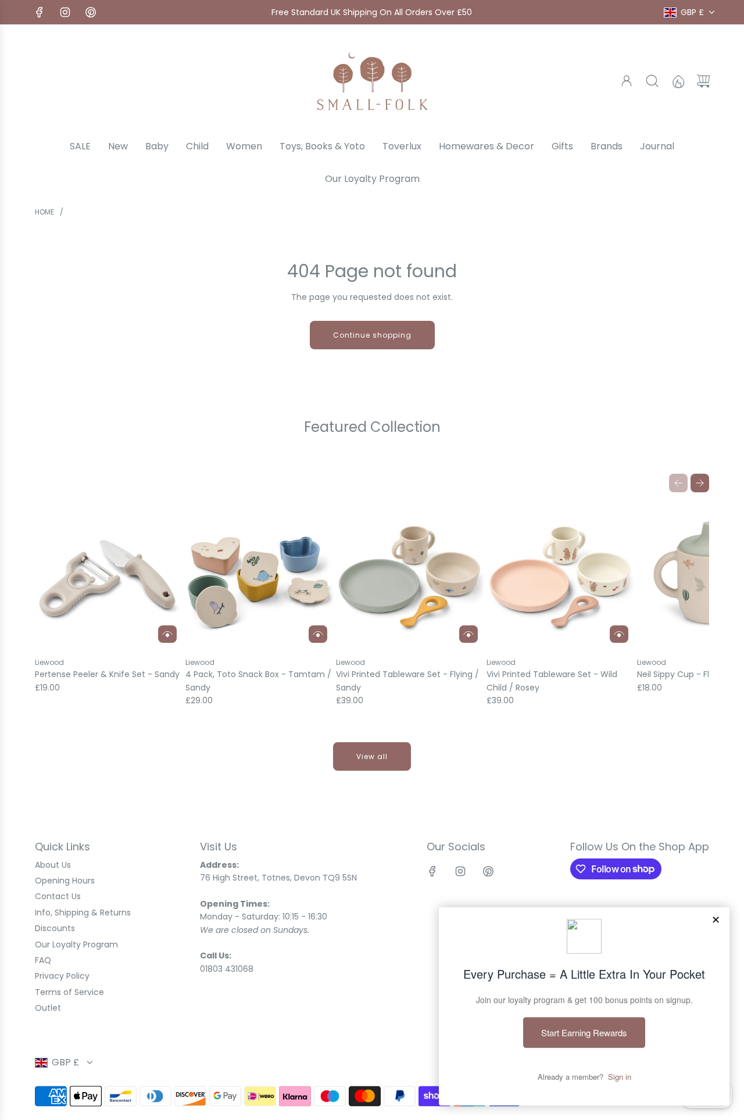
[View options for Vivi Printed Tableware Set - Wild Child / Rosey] (619, 634)
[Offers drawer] (678, 81)
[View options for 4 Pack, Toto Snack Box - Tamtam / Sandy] (318, 634)
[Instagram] (65, 12)
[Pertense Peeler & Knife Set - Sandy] (109, 575)
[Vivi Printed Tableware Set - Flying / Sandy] (410, 575)
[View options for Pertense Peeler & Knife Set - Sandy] (167, 634)
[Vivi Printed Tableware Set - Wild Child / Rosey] (560, 575)
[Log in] (626, 81)
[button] (678, 483)
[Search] (652, 81)
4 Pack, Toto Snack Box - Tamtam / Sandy (258, 680)
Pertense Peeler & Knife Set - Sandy (107, 674)
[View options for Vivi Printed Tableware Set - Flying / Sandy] (468, 634)
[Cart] (703, 81)
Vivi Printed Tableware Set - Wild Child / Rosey (552, 680)
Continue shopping (372, 335)
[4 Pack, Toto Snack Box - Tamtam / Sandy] (259, 575)
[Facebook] (39, 12)
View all (372, 756)
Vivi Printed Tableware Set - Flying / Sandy (407, 680)
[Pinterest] (90, 12)
